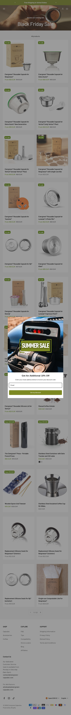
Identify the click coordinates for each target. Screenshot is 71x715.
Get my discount (35, 392)
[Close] (61, 319)
